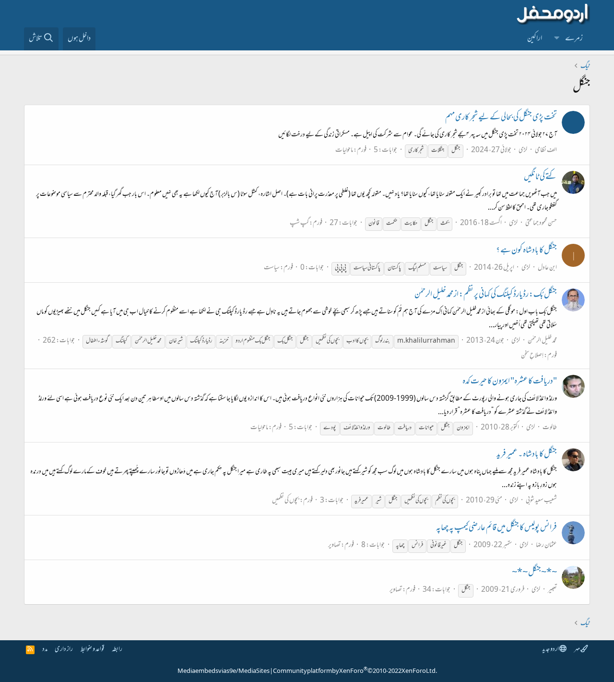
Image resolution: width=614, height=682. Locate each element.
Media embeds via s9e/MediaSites (223, 671)
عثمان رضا (546, 545)
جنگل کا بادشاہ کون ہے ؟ (526, 251)
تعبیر (552, 590)
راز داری (64, 649)
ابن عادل (547, 268)
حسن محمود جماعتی (541, 223)
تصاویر (334, 545)
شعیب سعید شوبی (541, 500)
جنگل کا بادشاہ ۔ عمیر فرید (526, 455)
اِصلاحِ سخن (532, 355)
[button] (557, 38)
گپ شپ (299, 223)
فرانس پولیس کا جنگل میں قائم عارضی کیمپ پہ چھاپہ (496, 528)
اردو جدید (550, 649)
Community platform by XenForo (355, 671)
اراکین (534, 39)
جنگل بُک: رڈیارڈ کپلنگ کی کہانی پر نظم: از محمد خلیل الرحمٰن (485, 295)
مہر (577, 649)
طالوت (550, 427)
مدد (44, 649)
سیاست (272, 268)
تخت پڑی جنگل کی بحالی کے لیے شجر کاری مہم (501, 118)
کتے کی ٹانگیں (540, 177)
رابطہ (117, 649)
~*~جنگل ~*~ (534, 573)
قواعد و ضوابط (92, 649)
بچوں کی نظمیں (285, 500)
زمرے (574, 39)
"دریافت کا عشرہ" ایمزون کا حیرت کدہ (509, 382)
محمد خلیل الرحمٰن (542, 341)
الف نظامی (546, 150)
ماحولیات (344, 150)
